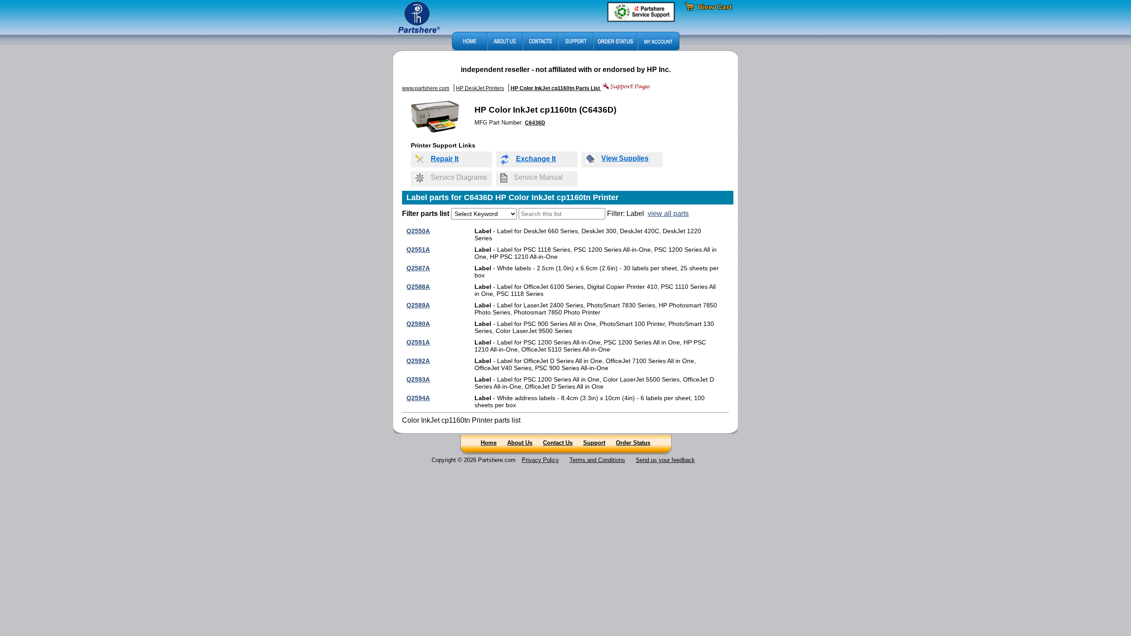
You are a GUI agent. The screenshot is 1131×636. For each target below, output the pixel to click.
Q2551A (418, 249)
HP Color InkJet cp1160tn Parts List (556, 88)
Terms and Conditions (597, 460)
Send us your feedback (665, 460)
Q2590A (418, 323)
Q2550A (418, 231)
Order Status (633, 442)
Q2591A (418, 342)
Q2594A (418, 397)
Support (594, 442)
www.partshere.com (425, 88)
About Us (519, 442)
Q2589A (418, 305)
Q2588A (418, 286)
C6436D (535, 122)
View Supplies (625, 158)
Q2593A (418, 379)
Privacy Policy (540, 460)
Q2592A (418, 360)
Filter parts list (425, 213)
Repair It (445, 159)
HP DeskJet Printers (480, 88)
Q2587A (418, 268)
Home (489, 442)
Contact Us (558, 442)
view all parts (668, 213)
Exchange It (536, 159)
